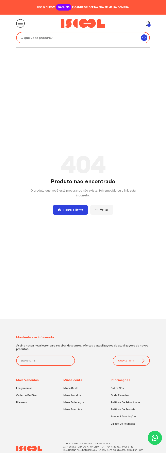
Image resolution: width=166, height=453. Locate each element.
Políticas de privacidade (125, 402)
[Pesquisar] (144, 37)
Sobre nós (117, 388)
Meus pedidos (72, 395)
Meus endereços (73, 402)
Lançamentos (24, 388)
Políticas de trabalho (123, 409)
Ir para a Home (73, 209)
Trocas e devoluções (123, 416)
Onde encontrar (120, 395)
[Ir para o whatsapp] (155, 438)
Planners (21, 402)
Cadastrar (126, 360)
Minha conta (70, 388)
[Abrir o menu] (20, 23)
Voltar (104, 209)
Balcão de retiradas (123, 423)
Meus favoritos (72, 409)
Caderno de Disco (27, 395)
